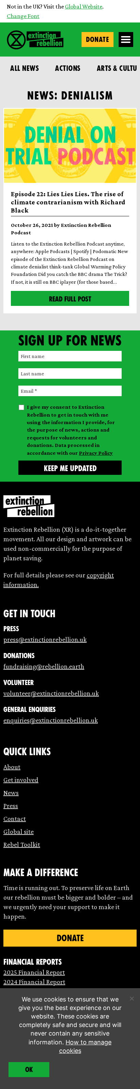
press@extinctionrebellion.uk (45, 639)
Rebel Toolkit (21, 844)
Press (10, 805)
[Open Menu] (126, 39)
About (11, 767)
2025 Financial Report (34, 972)
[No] (131, 998)
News (11, 792)
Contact (14, 818)
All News (24, 68)
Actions (68, 68)
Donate (97, 39)
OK (29, 1069)
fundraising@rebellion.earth (43, 666)
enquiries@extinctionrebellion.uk (50, 720)
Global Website (83, 6)
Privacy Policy (96, 453)
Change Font (23, 16)
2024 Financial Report (34, 981)
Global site (18, 831)
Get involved (20, 779)
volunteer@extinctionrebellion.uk (51, 693)
